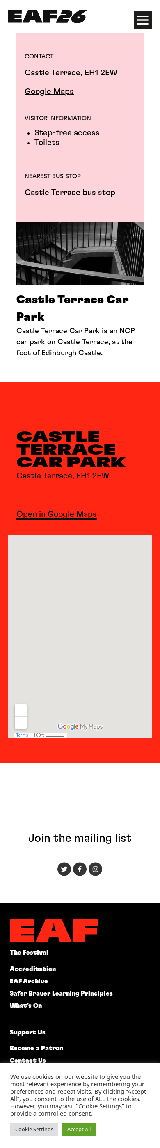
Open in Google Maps (56, 514)
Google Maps (49, 91)
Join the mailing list (80, 838)
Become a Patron (36, 1048)
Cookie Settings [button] (34, 1129)
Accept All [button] (79, 1129)
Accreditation (33, 969)
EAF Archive (29, 981)
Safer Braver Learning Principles (61, 994)
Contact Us (28, 1061)
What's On (26, 1006)
